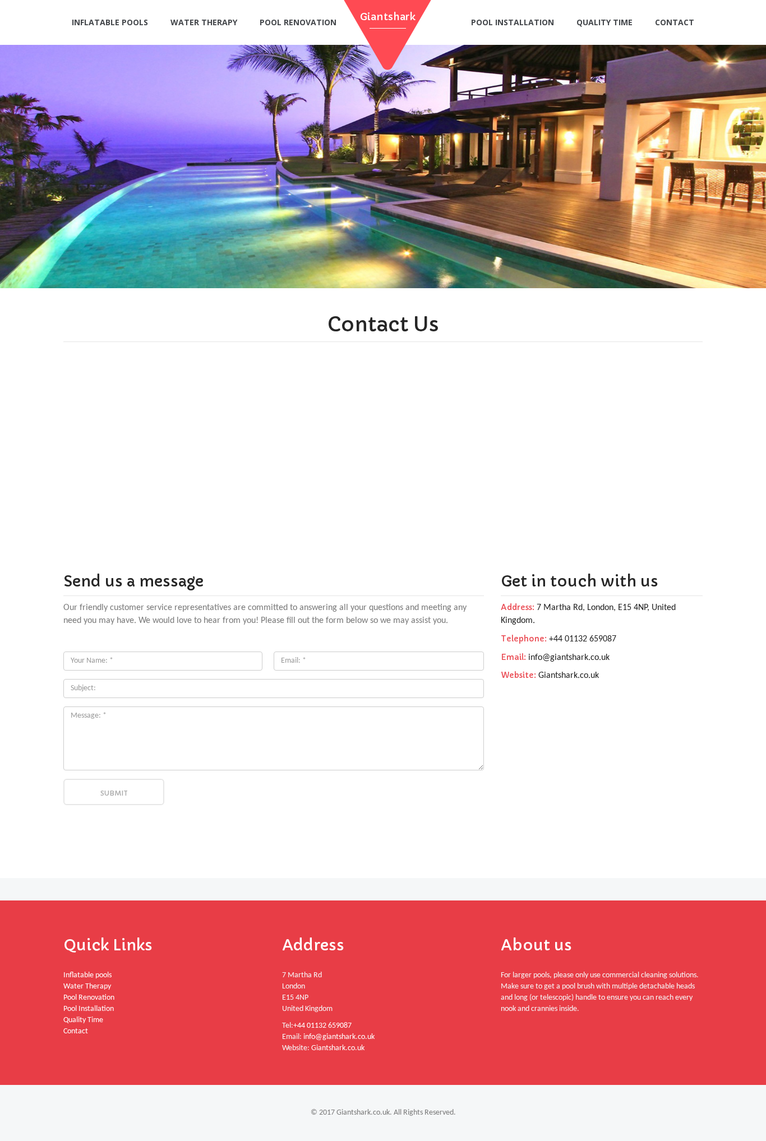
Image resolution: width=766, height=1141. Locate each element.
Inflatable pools (110, 22)
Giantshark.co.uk (568, 675)
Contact (674, 22)
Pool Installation (512, 22)
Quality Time (604, 22)
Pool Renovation (298, 22)
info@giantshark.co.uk (569, 657)
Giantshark (388, 16)
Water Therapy (203, 22)
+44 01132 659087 (581, 639)
